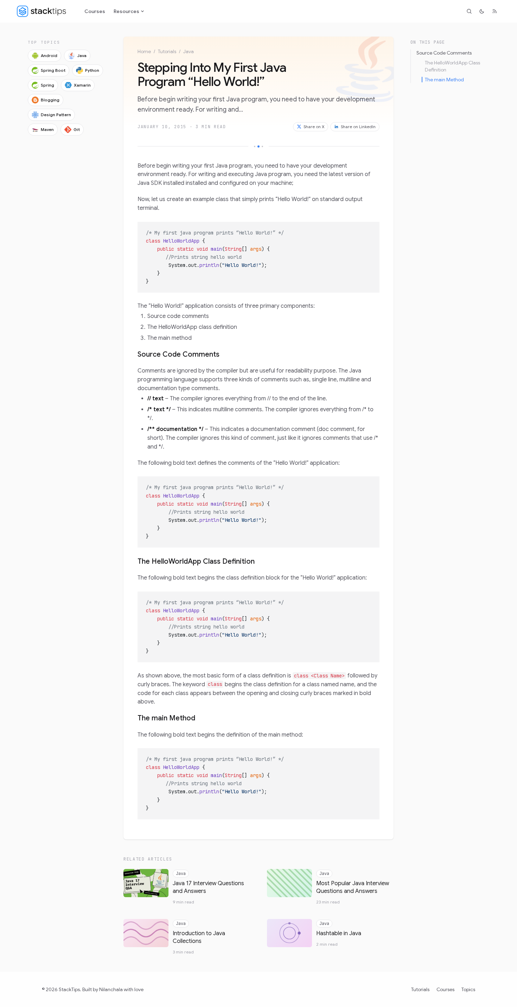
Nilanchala (111, 989)
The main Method (166, 718)
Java (82, 55)
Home (144, 51)
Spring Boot (53, 70)
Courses (94, 11)
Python (92, 70)
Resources (126, 11)
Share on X (314, 126)
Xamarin (82, 85)
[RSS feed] (494, 11)
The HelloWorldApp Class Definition (196, 561)
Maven (47, 129)
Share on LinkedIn (358, 126)
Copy (369, 229)
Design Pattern (56, 114)
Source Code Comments (178, 354)
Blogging (50, 99)
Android (49, 55)
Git (77, 129)
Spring (47, 85)
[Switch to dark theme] (481, 11)
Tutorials (167, 51)
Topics (468, 989)
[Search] (469, 11)
